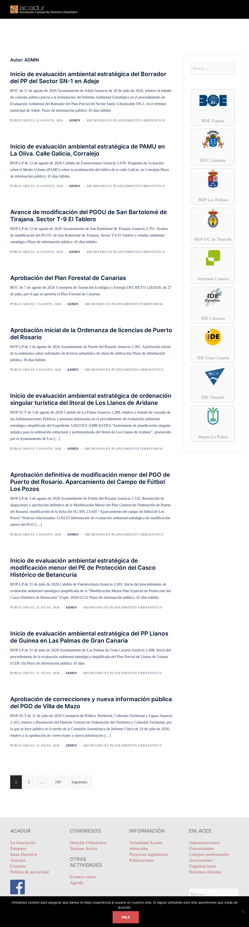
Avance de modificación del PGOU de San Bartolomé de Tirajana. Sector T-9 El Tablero (88, 216)
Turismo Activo (83, 848)
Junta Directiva (23, 854)
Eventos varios (83, 876)
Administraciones (204, 842)
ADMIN (74, 120)
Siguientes (79, 782)
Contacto (18, 866)
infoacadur (138, 848)
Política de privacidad (29, 871)
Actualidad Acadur (145, 842)
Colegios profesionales (209, 854)
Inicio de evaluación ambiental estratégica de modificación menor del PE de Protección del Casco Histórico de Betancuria (83, 567)
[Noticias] (45, 9)
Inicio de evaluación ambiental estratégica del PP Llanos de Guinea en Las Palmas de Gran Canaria (89, 637)
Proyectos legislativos (148, 854)
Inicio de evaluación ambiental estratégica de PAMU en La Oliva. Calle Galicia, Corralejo (87, 150)
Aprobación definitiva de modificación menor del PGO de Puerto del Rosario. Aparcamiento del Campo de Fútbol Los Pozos (90, 481)
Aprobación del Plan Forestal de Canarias (68, 277)
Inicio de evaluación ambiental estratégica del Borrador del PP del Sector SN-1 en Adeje (88, 77)
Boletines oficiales (205, 871)
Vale (125, 917)
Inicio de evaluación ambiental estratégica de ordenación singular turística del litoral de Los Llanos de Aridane (90, 399)
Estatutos (18, 848)
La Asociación (23, 842)
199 (58, 782)
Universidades (201, 848)
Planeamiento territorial (138, 304)
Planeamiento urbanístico (139, 120)
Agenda (76, 882)
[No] (242, 911)
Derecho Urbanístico (88, 842)
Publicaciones (141, 860)
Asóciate (18, 860)
